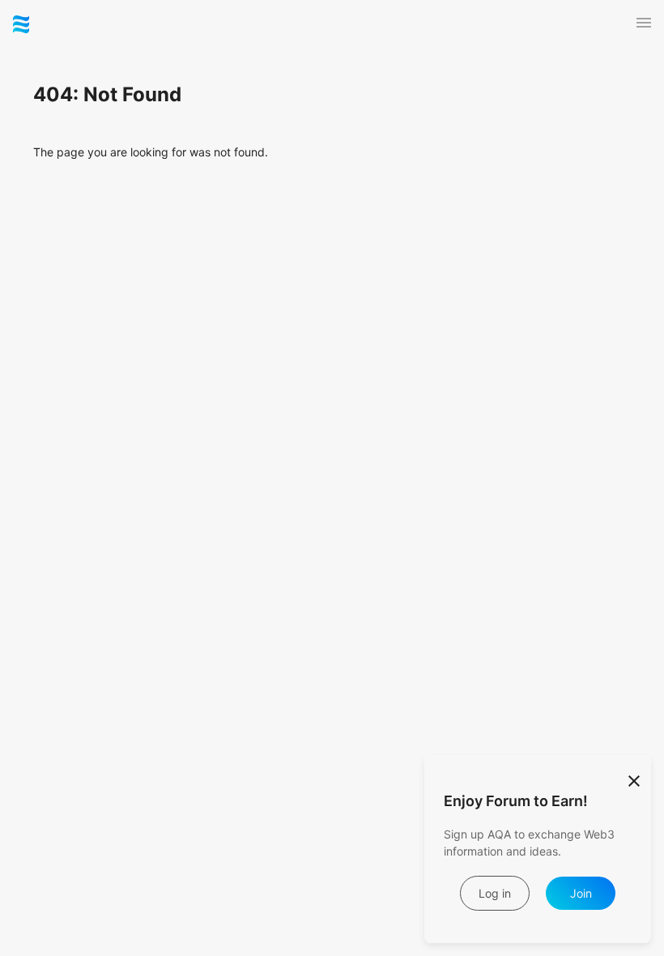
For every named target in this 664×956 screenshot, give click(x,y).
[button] (643, 23)
